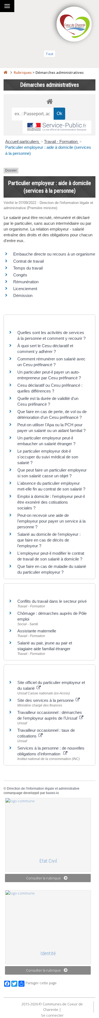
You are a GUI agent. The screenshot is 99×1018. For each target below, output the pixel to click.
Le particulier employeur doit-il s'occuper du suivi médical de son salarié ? (47, 457)
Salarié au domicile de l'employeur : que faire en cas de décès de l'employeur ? (49, 540)
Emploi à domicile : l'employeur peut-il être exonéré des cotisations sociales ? (51, 502)
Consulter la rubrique (43, 878)
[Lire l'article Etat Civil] (48, 825)
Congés (20, 275)
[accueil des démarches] (49, 101)
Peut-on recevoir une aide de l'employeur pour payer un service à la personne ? (51, 521)
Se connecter (52, 1015)
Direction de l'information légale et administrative (43, 788)
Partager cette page (41, 983)
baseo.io (52, 793)
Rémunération (25, 281)
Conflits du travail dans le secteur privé (52, 601)
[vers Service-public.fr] (57, 127)
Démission (22, 295)
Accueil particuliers (22, 141)
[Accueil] (5, 72)
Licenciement (25, 288)
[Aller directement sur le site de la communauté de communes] (74, 24)
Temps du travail (28, 268)
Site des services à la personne (46, 700)
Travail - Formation (61, 141)
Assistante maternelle (36, 631)
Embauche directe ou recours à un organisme (54, 254)
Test (49, 53)
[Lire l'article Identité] (48, 917)
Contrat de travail (28, 261)
